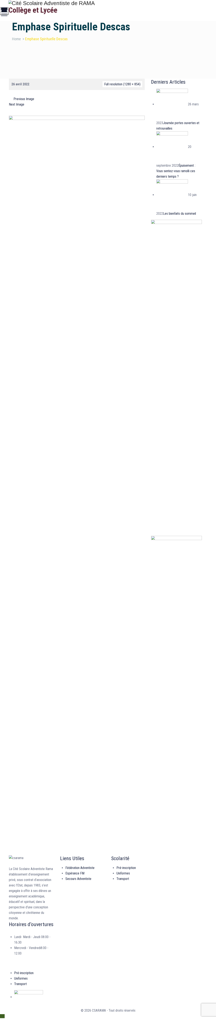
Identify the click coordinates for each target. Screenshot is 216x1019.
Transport (122, 879)
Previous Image (24, 99)
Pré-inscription (126, 868)
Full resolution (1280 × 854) (122, 84)
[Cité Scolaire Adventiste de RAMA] (107, 3)
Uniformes (123, 873)
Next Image (16, 104)
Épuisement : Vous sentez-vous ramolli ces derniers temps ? (175, 171)
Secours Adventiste (78, 879)
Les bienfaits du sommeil (179, 214)
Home (16, 39)
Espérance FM (74, 873)
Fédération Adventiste (79, 868)
